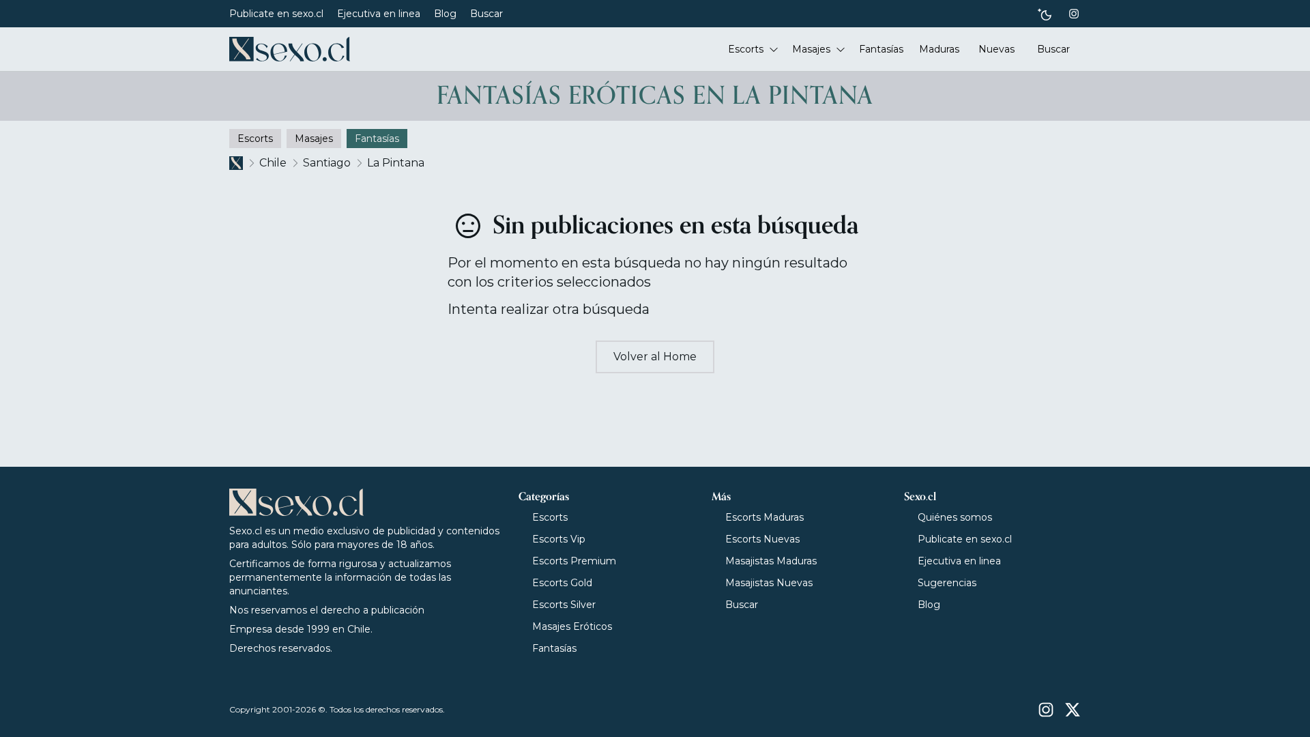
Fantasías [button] (881, 49)
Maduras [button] (939, 49)
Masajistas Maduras (771, 561)
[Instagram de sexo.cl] (1074, 13)
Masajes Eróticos (572, 626)
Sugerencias (947, 583)
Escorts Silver (564, 604)
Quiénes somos (955, 517)
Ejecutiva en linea (378, 14)
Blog (445, 14)
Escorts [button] (745, 49)
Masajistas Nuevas (769, 583)
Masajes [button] (811, 49)
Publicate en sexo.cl (276, 14)
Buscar (486, 14)
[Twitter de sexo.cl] (1072, 710)
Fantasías (554, 648)
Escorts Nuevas (762, 539)
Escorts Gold (562, 583)
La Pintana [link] (395, 162)
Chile (273, 162)
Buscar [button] (1053, 49)
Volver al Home (655, 356)
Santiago (327, 162)
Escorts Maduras (764, 517)
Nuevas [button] (996, 49)
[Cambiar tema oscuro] (1044, 14)
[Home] (289, 49)
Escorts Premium (574, 561)
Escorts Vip (558, 539)
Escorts (550, 517)
